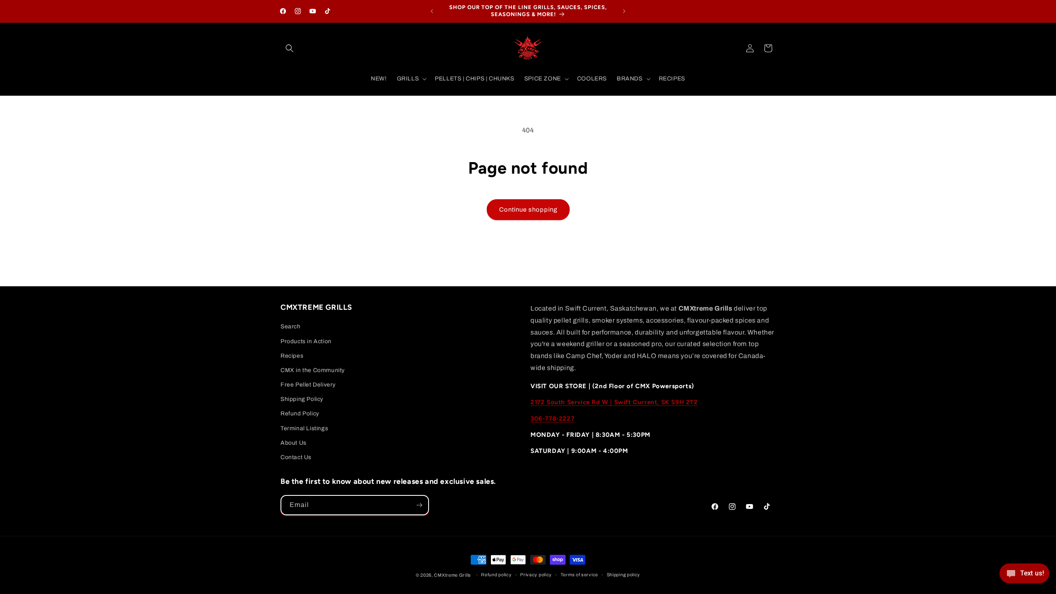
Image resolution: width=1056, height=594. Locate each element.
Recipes (291, 356)
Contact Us (295, 457)
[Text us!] (1024, 576)
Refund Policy (299, 413)
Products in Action (306, 341)
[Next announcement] (624, 11)
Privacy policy (536, 574)
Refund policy (496, 574)
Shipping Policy (301, 399)
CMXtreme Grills (452, 575)
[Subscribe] (419, 505)
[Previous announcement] (432, 11)
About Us (293, 443)
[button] (289, 48)
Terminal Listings (304, 428)
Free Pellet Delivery (308, 385)
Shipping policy (624, 574)
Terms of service (579, 574)
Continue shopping (528, 209)
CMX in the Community (312, 370)
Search (290, 326)
